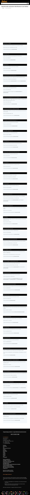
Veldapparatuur (5, 468)
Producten (4, 445)
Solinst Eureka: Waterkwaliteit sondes (8, 461)
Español (4, 454)
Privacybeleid (5, 457)
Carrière (4, 453)
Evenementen (5, 451)
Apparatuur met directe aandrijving (8, 466)
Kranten (4, 449)
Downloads (4, 450)
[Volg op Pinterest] (14, 434)
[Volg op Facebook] (12, 434)
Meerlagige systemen (6, 463)
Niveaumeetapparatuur (6, 459)
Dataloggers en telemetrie (7, 460)
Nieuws (4, 452)
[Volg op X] (17, 434)
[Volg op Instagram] (15, 434)
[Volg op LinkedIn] (11, 434)
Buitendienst (5, 446)
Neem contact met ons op (6, 448)
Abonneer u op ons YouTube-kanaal (8, 471)
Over (3, 447)
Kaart (4, 456)
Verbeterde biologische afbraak (7, 465)
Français (4, 455)
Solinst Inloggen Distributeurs (7, 474)
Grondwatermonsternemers (7, 462)
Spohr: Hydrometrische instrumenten (8, 467)
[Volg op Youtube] (18, 434)
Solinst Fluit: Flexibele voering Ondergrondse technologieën (11, 464)
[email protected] (14, 49)
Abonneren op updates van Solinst (8, 470)
